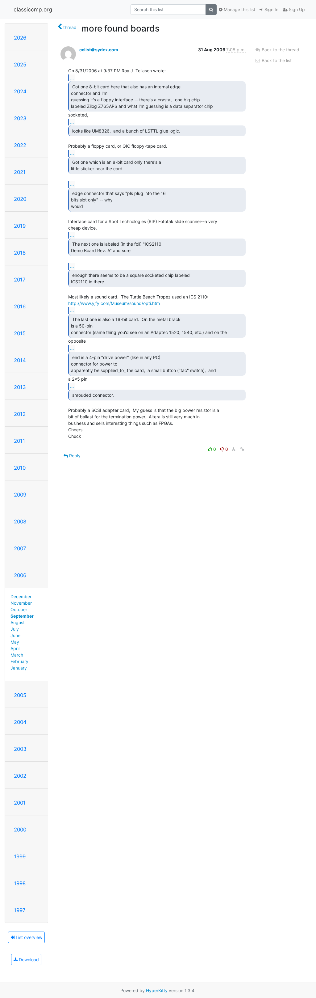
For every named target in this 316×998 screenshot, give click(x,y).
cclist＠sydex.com (98, 49)
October (18, 609)
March (16, 655)
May (14, 642)
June (15, 635)
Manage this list (238, 9)
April (14, 648)
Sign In (270, 9)
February (19, 661)
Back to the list (276, 60)
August (17, 622)
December (20, 596)
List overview (28, 937)
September (22, 616)
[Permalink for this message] (242, 449)
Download (28, 959)
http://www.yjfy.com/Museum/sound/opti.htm (114, 303)
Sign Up (296, 9)
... (72, 77)
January (18, 667)
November (21, 603)
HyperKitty (157, 990)
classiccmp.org (33, 9)
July (14, 629)
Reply (74, 455)
